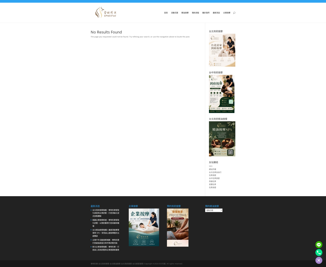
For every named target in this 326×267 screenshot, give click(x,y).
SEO (210, 166)
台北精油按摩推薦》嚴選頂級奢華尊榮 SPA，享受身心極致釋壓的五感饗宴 (105, 233)
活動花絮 (174, 13)
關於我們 (205, 13)
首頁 (166, 13)
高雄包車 (212, 181)
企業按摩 (226, 13)
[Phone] (318, 252)
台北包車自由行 (215, 172)
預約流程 (195, 13)
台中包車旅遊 (214, 178)
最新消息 (216, 13)
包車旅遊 (212, 175)
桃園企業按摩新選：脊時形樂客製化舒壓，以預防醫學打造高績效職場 (105, 223)
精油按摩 (185, 13)
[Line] (318, 244)
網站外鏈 (212, 169)
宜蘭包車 (212, 184)
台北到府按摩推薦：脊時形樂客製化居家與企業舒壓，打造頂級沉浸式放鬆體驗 (105, 213)
